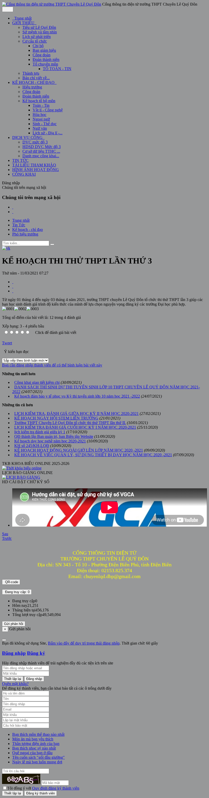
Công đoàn (41, 55)
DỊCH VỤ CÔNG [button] (28, 137)
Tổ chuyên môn (45, 64)
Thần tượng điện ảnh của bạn (35, 743)
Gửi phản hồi (13, 624)
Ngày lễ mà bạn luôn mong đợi (37, 762)
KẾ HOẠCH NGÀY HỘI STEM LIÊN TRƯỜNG (56, 418)
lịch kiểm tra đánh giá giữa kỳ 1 (39, 432)
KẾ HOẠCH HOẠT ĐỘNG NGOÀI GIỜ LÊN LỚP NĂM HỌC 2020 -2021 (78, 450)
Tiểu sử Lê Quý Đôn (39, 27)
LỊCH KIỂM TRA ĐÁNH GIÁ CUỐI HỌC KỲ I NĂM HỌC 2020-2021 (75, 427)
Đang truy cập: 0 (17, 592)
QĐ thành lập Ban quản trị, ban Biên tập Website (53, 436)
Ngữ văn (40, 128)
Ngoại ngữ (41, 119)
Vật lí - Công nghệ (48, 110)
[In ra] (12, 286)
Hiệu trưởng (32, 87)
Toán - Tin (41, 105)
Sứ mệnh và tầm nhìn (39, 32)
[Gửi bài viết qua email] (12, 282)
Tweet (7, 343)
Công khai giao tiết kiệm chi (37, 382)
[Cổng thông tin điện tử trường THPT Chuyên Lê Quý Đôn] (51, 4)
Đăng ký (36, 653)
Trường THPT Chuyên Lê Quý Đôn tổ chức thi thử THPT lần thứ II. (70, 423)
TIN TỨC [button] (20, 160)
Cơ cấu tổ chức (34, 41)
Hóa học (39, 114)
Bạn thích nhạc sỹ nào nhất (34, 748)
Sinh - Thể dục (45, 124)
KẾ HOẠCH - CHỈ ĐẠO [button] (34, 82)
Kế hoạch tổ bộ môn (38, 101)
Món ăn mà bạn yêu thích (32, 739)
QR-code (11, 582)
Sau (5, 534)
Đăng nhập (14, 653)
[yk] (6, 248)
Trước (7, 538)
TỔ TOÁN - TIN (57, 69)
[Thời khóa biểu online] (22, 468)
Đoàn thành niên (46, 59)
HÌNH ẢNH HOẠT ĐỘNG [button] (35, 169)
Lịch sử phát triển (36, 36)
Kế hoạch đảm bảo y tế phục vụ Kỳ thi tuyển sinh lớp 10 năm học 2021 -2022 (77, 396)
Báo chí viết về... (36, 78)
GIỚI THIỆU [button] (23, 23)
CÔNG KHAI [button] (24, 174)
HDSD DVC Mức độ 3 (41, 147)
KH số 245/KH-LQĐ (31, 445)
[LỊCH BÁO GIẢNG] (21, 477)
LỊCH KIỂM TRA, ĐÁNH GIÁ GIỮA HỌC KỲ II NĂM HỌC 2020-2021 (76, 413)
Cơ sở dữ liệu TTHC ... (41, 151)
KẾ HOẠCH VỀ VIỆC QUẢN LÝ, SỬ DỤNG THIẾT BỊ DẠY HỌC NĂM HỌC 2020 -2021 (93, 455)
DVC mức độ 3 (35, 142)
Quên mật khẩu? (15, 684)
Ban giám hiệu (44, 50)
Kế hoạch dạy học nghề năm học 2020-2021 (50, 441)
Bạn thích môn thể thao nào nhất (38, 734)
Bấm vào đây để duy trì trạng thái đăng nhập (84, 643)
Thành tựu (30, 73)
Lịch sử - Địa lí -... (47, 133)
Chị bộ (38, 46)
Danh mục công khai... (40, 156)
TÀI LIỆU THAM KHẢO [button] (34, 165)
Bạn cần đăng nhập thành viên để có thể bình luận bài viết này (52, 365)
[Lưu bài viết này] (12, 291)
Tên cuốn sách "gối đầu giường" (38, 757)
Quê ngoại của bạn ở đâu (32, 753)
